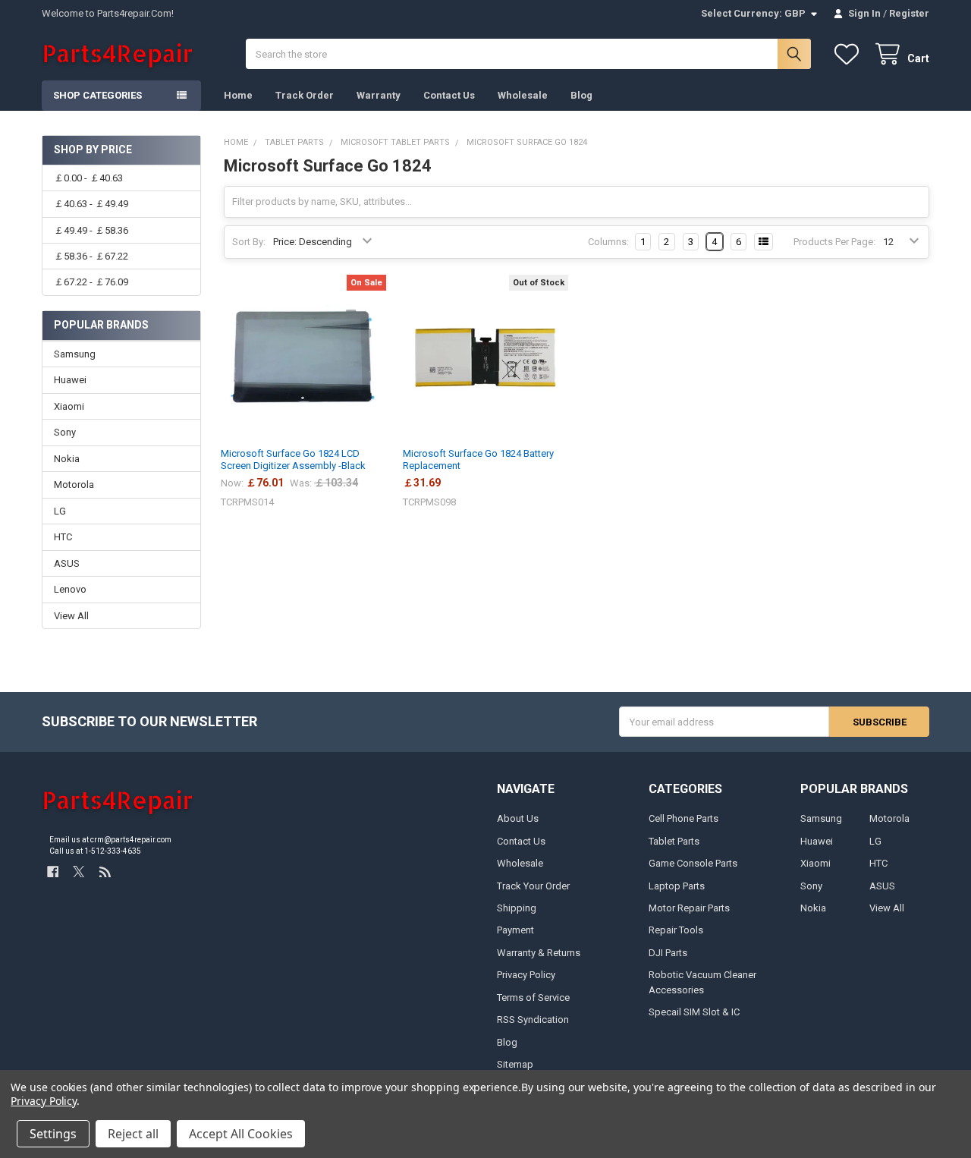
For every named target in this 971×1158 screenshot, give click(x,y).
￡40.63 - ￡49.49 (91, 203)
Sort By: (249, 241)
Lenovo (70, 589)
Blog (581, 95)
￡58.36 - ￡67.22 (91, 256)
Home (238, 95)
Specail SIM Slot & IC (694, 1012)
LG (60, 511)
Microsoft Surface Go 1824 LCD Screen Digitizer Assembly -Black (293, 459)
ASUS (67, 563)
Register (909, 13)
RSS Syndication (533, 1019)
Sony (65, 432)
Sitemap (515, 1064)
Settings (53, 1133)
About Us (518, 818)
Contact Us (449, 95)
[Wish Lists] (849, 54)
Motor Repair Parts (689, 908)
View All (71, 615)
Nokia (67, 458)
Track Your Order (533, 886)
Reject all (133, 1133)
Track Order (304, 95)
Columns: (608, 241)
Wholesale (523, 95)
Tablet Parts (674, 841)
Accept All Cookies (241, 1133)
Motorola (74, 484)
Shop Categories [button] (97, 95)
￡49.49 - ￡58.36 (91, 230)
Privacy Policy (526, 974)
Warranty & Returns (538, 952)
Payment (515, 930)
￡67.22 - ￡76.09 (91, 282)
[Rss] (105, 872)
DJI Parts (668, 952)
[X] (79, 872)
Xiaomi (69, 406)
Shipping (516, 908)
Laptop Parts (677, 886)
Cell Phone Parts (683, 818)
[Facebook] (53, 872)
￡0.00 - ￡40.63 (88, 178)
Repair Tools (676, 930)
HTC (63, 537)
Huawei (70, 379)
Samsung (75, 354)
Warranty (379, 95)
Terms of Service (533, 997)
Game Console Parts (693, 863)
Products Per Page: (834, 241)
